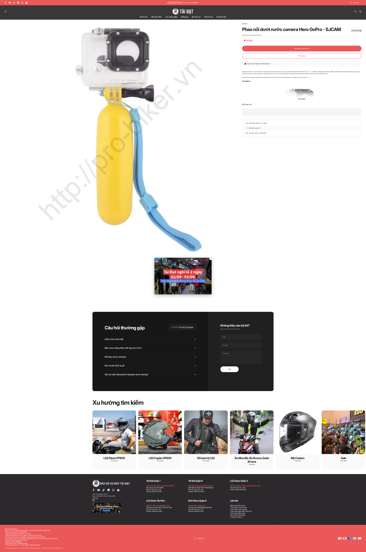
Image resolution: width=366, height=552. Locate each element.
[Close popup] (211, 258)
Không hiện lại (183, 297)
